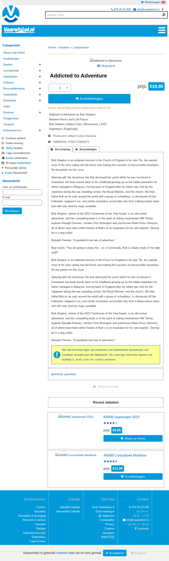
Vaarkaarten (10, 76)
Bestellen (40, 511)
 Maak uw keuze (133, 438)
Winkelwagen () (154, 2)
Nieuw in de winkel (14, 52)
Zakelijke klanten (70, 507)
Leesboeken (81, 47)
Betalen (41, 528)
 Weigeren (139, 553)
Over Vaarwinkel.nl (103, 507)
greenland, (57, 374)
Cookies (109, 528)
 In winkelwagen (89, 98)
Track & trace (37, 541)
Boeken (64, 47)
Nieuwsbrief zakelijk (68, 511)
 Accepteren (115, 553)
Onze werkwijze (105, 511)
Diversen (8, 112)
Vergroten (107, 65)
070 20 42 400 (122, 9)
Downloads (9, 100)
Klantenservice (12, 130)
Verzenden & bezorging (32, 515)
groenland (70, 374)
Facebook (142, 528)
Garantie (40, 524)
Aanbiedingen (11, 58)
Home (52, 47)
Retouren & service (34, 519)
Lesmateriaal (11, 70)
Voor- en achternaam (14, 187)
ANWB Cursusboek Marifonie (125, 455)
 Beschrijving (60, 149)
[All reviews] (110, 423)
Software (8, 82)
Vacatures (108, 532)
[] (107, 537)
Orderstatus (39, 537)
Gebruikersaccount (34, 532)
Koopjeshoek (11, 118)
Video (6, 106)
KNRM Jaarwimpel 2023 (121, 417)
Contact (41, 507)
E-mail (6, 197)
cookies (61, 553)
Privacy (109, 524)
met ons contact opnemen (99, 359)
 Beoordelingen (86, 149)
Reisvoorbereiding (14, 88)
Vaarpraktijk (10, 94)
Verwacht (8, 124)
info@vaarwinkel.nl (147, 9)
